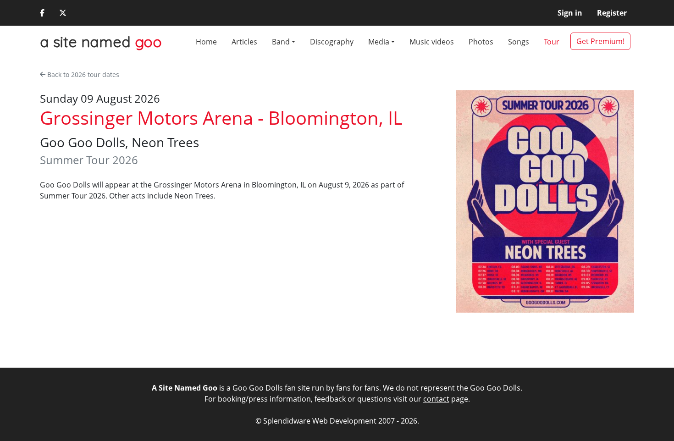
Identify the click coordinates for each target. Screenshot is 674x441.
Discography (332, 42)
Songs (518, 42)
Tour (551, 42)
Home (206, 42)
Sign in (570, 13)
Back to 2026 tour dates (83, 74)
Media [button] (378, 42)
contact (436, 399)
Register (612, 13)
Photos (481, 42)
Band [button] (281, 42)
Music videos (431, 42)
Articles (244, 42)
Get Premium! (600, 41)
